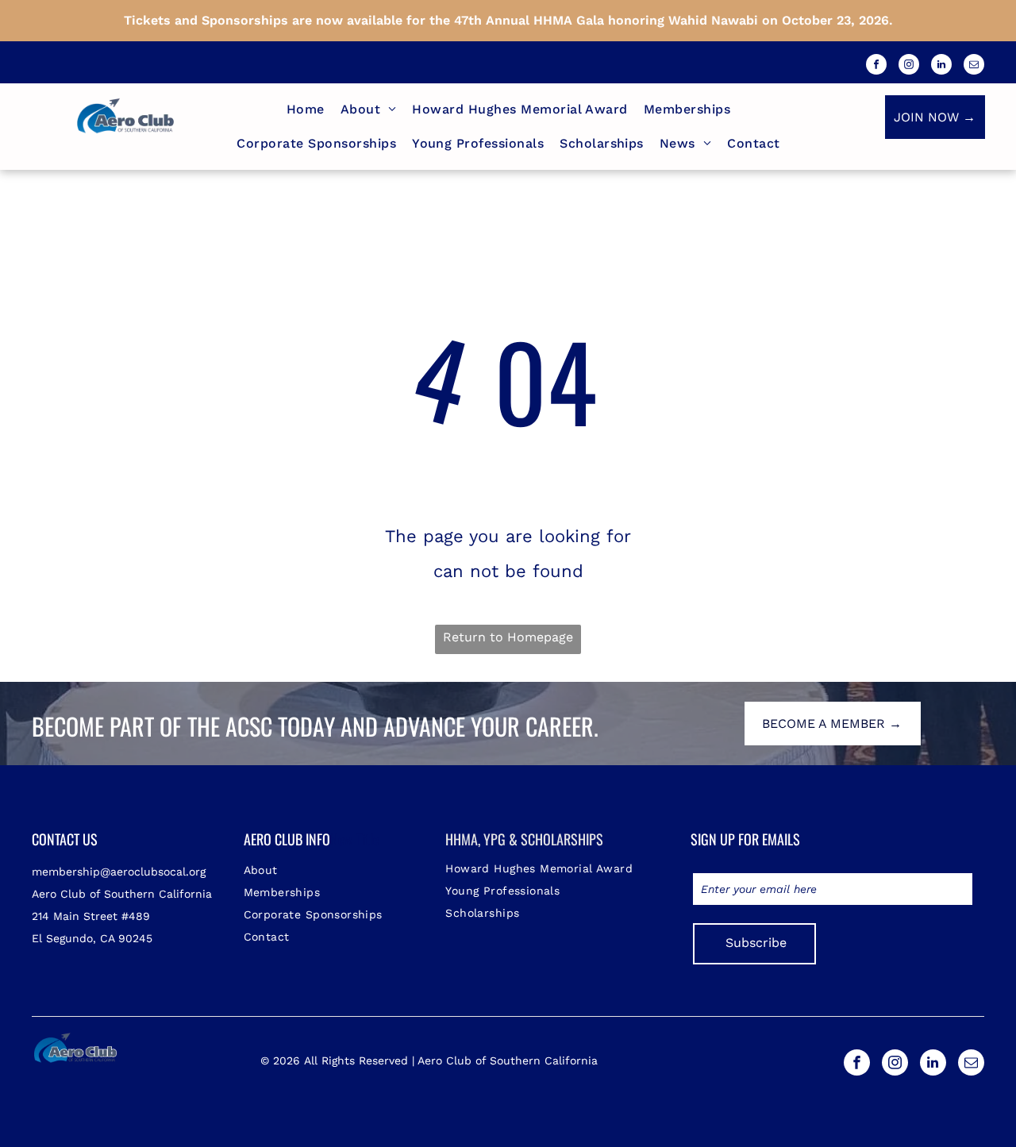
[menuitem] (306, 109)
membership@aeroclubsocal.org (119, 871)
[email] (974, 66)
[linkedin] (941, 66)
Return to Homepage (508, 637)
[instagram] (909, 66)
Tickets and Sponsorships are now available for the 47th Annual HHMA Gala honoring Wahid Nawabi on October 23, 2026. (508, 20)
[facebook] (876, 66)
